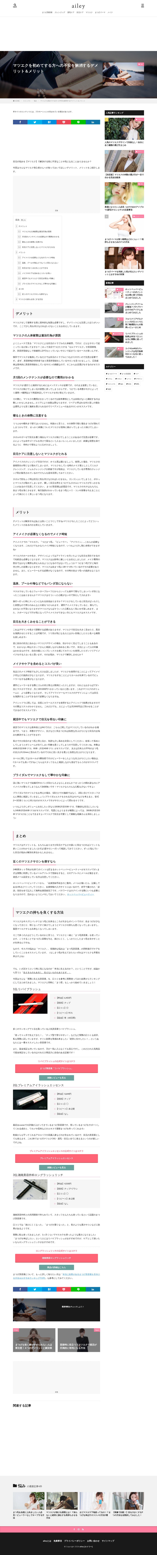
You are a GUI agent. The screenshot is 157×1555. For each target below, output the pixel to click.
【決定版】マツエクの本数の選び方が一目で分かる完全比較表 (124, 176)
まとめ (20, 289)
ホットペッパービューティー (80, 894)
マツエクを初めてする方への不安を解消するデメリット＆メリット (62, 101)
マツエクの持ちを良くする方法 (29, 299)
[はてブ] (49, 122)
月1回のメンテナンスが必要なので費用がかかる (38, 237)
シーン (129, 379)
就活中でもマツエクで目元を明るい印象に (36, 278)
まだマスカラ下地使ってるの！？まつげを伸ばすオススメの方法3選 (95, 1513)
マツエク (89, 12)
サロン (120, 289)
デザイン (140, 119)
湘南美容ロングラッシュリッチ (56, 1258)
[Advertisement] (78, 34)
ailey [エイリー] (86, 1546)
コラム (141, 248)
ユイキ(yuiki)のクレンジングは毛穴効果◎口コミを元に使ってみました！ (134, 352)
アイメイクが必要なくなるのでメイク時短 (36, 257)
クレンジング (60, 12)
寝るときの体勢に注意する (30, 242)
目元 (129, 384)
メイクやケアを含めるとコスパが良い (34, 273)
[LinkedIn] (93, 122)
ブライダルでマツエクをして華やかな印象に (37, 284)
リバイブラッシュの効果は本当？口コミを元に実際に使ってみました (134, 337)
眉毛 (141, 184)
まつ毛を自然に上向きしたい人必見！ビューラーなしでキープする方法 (28, 1515)
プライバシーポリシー (74, 1541)
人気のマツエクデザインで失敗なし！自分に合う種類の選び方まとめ (124, 143)
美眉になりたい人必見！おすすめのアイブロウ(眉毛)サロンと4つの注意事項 (124, 208)
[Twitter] (34, 122)
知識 (109, 389)
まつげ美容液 (47, 12)
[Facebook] (20, 122)
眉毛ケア (70, 12)
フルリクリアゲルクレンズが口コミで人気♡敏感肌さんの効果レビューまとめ (134, 323)
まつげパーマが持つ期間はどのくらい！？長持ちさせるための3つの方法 (124, 240)
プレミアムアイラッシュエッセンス (56, 1158)
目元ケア (80, 12)
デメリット (21, 226)
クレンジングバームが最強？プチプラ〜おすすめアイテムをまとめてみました (134, 308)
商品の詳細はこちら (56, 1267)
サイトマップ (108, 1541)
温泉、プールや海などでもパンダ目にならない (38, 263)
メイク (110, 12)
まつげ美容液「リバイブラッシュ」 (56, 1068)
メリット (21, 252)
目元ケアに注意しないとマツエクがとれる (36, 247)
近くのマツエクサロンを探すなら (33, 294)
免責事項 (58, 1541)
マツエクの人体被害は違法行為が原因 (34, 231)
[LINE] (78, 122)
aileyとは (47, 1541)
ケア (121, 304)
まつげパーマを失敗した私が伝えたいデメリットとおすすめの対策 (124, 273)
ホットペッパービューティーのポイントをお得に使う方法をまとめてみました (134, 293)
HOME (17, 101)
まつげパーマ (100, 12)
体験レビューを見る (56, 1078)
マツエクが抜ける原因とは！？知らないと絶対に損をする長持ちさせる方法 (61, 1515)
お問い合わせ (93, 1541)
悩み (141, 64)
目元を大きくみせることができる (33, 268)
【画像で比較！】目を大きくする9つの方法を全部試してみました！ (128, 1513)
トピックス (26, 101)
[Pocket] (64, 122)
